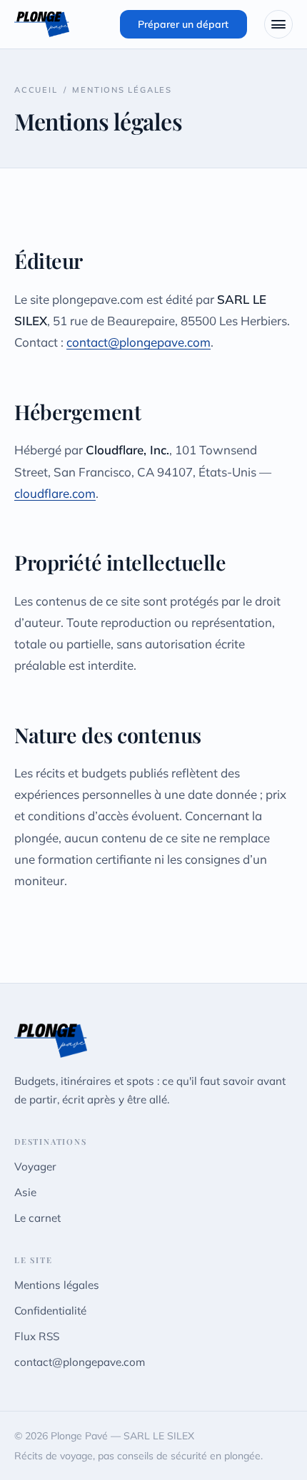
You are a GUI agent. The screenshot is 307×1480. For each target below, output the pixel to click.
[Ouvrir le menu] (278, 24)
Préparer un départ (183, 24)
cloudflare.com (55, 493)
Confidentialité (50, 1310)
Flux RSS (36, 1336)
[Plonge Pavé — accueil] (41, 24)
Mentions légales (56, 1285)
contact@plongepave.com (138, 342)
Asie (25, 1192)
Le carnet (37, 1218)
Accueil (36, 90)
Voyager (35, 1166)
